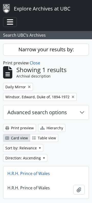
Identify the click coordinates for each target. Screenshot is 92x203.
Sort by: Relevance (21, 148)
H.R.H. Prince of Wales (28, 173)
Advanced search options (37, 112)
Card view (19, 138)
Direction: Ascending (23, 158)
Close (35, 63)
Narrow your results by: (46, 49)
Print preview (22, 127)
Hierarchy (54, 127)
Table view (46, 138)
